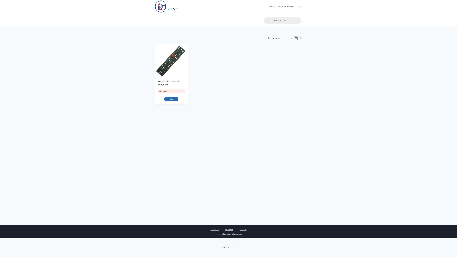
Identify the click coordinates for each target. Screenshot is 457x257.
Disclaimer (229, 229)
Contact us (215, 229)
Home (271, 6)
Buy (171, 99)
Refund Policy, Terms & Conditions (229, 234)
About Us (243, 229)
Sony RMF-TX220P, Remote (168, 81)
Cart (299, 6)
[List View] (300, 38)
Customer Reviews (286, 6)
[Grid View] (296, 38)
